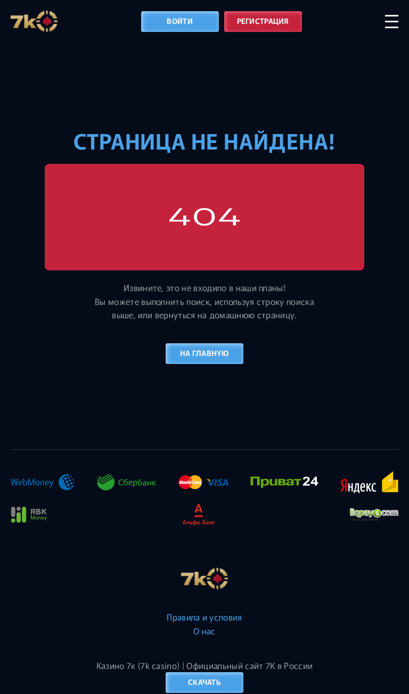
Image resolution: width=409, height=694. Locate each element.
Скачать (204, 681)
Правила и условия (204, 616)
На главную (204, 353)
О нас (204, 630)
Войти (179, 20)
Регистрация (263, 20)
